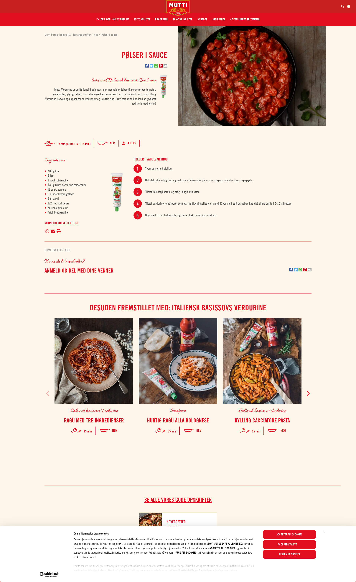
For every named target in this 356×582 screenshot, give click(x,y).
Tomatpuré (178, 410)
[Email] (53, 231)
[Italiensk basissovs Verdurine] (116, 191)
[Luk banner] (325, 531)
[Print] (59, 231)
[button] (113, 19)
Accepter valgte (287, 544)
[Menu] (84, 6)
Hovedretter (53, 250)
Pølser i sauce (109, 35)
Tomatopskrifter (82, 35)
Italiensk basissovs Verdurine (132, 80)
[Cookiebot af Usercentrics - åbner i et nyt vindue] (49, 575)
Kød (96, 35)
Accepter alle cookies (289, 534)
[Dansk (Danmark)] (348, 6)
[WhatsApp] (47, 231)
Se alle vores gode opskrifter (178, 499)
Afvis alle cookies (289, 554)
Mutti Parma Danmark (57, 35)
